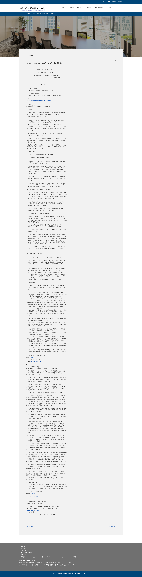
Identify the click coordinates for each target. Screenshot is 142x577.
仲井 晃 (33, 357)
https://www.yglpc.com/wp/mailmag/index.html (39, 100)
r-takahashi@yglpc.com (37, 496)
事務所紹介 (71, 8)
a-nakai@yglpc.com (36, 361)
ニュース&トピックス (99, 8)
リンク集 (41, 557)
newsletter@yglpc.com (33, 510)
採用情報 (109, 8)
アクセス (63, 557)
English (108, 1)
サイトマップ (31, 557)
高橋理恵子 (34, 493)
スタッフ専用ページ (74, 557)
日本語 (103, 1)
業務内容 (79, 8)
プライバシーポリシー (52, 557)
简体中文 (114, 1)
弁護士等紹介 (87, 8)
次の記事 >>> (112, 526)
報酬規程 (23, 557)
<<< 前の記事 (29, 526)
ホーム (63, 8)
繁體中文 (120, 1)
